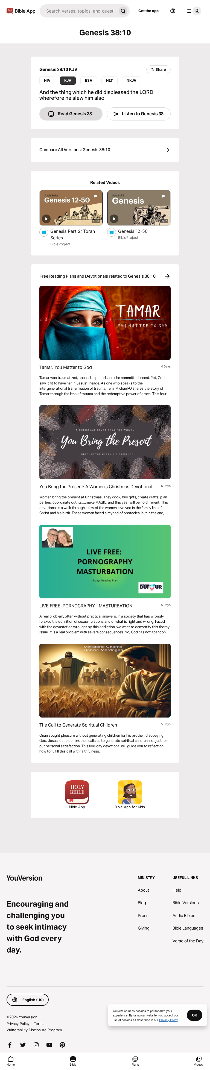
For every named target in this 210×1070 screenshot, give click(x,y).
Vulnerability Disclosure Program (34, 1030)
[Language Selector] (172, 10)
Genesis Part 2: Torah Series (72, 234)
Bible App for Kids (130, 807)
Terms (39, 1023)
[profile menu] (193, 10)
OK (194, 1015)
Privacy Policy (18, 1023)
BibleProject (60, 244)
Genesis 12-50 (138, 231)
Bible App (77, 807)
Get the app (148, 10)
